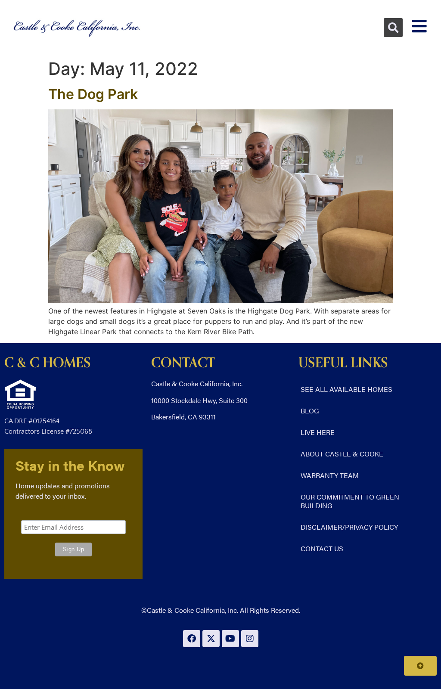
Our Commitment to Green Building (350, 501)
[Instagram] (249, 638)
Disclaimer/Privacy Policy (349, 527)
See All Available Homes (346, 389)
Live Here (318, 432)
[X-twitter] (211, 638)
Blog (310, 411)
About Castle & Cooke (342, 454)
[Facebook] (191, 638)
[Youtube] (230, 638)
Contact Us (322, 548)
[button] (393, 27)
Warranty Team (330, 475)
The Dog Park (93, 94)
